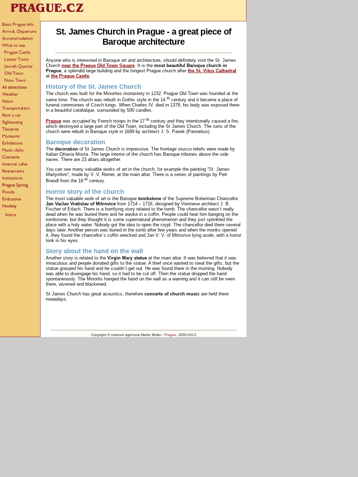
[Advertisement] (144, 317)
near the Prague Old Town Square (98, 65)
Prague (53, 121)
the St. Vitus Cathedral (212, 70)
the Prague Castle (70, 76)
